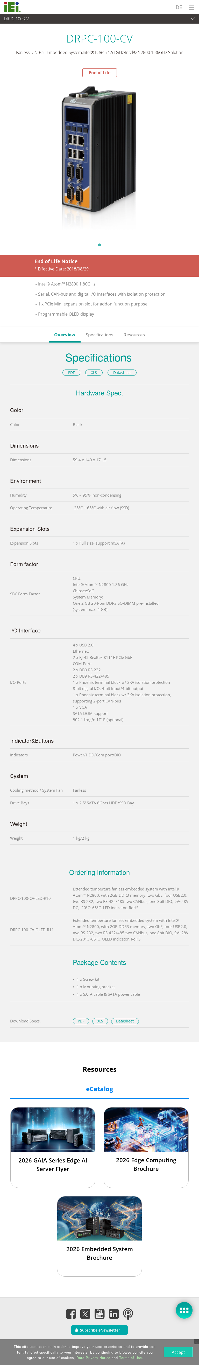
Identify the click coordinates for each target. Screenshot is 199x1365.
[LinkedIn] (114, 1313)
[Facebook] (71, 1313)
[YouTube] (99, 1313)
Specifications (99, 335)
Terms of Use (130, 1357)
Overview (64, 335)
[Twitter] (85, 1312)
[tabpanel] (99, 158)
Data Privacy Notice (93, 1357)
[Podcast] (128, 1313)
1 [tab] (99, 244)
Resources (134, 335)
